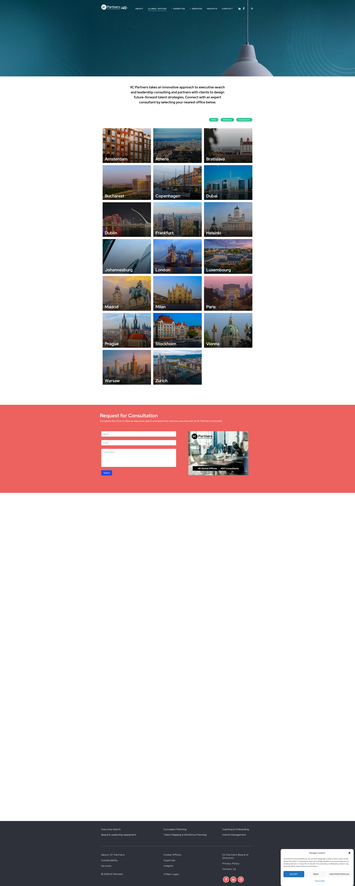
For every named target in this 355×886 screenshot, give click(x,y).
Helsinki (213, 233)
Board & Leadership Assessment (118, 834)
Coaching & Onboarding (235, 829)
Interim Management (234, 834)
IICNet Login (171, 874)
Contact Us (229, 869)
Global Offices (172, 854)
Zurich (161, 380)
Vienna (212, 343)
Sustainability (109, 860)
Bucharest (114, 196)
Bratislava (215, 159)
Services (106, 866)
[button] (349, 853)
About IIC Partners (113, 854)
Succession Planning (175, 829)
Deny (316, 874)
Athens (162, 159)
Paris (211, 307)
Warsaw (112, 380)
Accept (294, 874)
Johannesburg (119, 270)
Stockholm (165, 343)
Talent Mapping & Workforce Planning (185, 834)
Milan (160, 307)
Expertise (169, 860)
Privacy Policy (320, 881)
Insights (168, 866)
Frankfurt (164, 233)
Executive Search (111, 829)
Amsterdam (116, 159)
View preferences (339, 874)
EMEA (213, 119)
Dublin (111, 233)
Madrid (112, 307)
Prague (112, 343)
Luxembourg (218, 270)
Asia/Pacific (244, 119)
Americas (227, 119)
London (162, 270)
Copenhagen (167, 196)
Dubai (211, 196)
